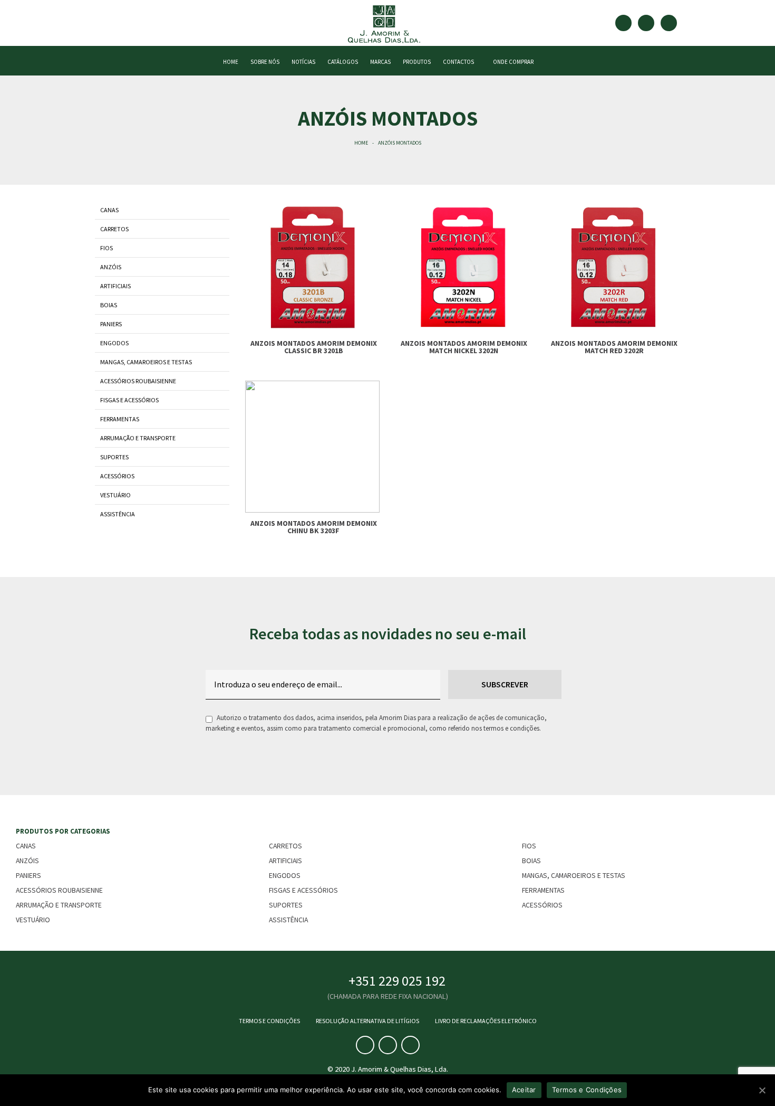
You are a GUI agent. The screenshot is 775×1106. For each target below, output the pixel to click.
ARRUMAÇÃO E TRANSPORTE (138, 438)
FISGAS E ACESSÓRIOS (129, 400)
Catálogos (342, 61)
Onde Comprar (512, 61)
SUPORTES (114, 457)
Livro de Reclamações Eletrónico (486, 1021)
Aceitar (524, 1089)
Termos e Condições (269, 1021)
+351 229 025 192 (396, 980)
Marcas (380, 61)
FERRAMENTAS (119, 419)
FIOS (106, 248)
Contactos (458, 61)
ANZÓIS (110, 267)
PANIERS (111, 324)
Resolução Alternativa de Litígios (367, 1021)
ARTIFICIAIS (115, 286)
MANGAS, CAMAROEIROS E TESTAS (146, 362)
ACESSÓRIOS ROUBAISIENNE (138, 381)
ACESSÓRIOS (117, 476)
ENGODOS (114, 343)
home (230, 61)
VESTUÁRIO (115, 495)
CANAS (109, 210)
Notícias (303, 61)
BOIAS (108, 305)
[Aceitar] (762, 1090)
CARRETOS (114, 229)
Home (361, 142)
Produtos (417, 61)
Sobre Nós (264, 61)
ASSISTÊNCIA (117, 514)
